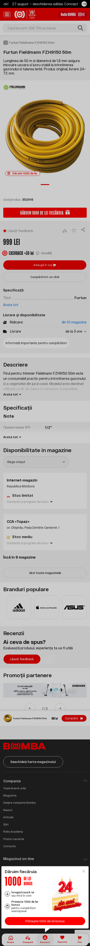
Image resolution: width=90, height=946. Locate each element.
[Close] (83, 871)
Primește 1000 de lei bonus (45, 921)
